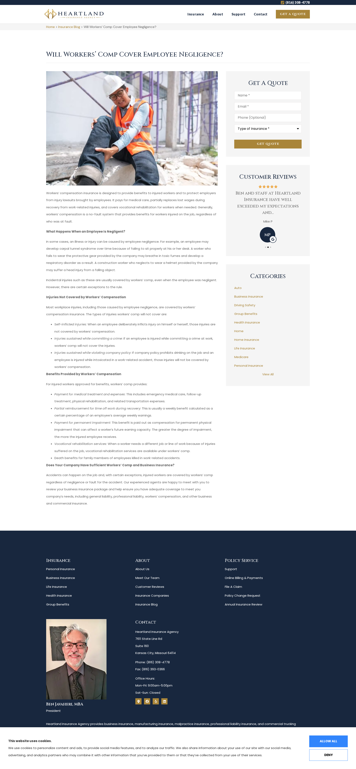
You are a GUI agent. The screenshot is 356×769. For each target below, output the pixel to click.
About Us (142, 569)
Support (239, 14)
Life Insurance (56, 587)
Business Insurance (60, 578)
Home (50, 27)
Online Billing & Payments (244, 578)
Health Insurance (59, 595)
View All (268, 374)
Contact (261, 14)
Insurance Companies (152, 595)
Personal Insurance (60, 569)
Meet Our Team (147, 578)
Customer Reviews (149, 587)
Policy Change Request (242, 595)
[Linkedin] (164, 701)
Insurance (195, 14)
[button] (265, 247)
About (217, 14)
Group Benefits (57, 604)
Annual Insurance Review (243, 604)
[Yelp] (156, 701)
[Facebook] (147, 701)
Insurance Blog (69, 27)
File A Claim (233, 587)
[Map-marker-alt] (138, 701)
